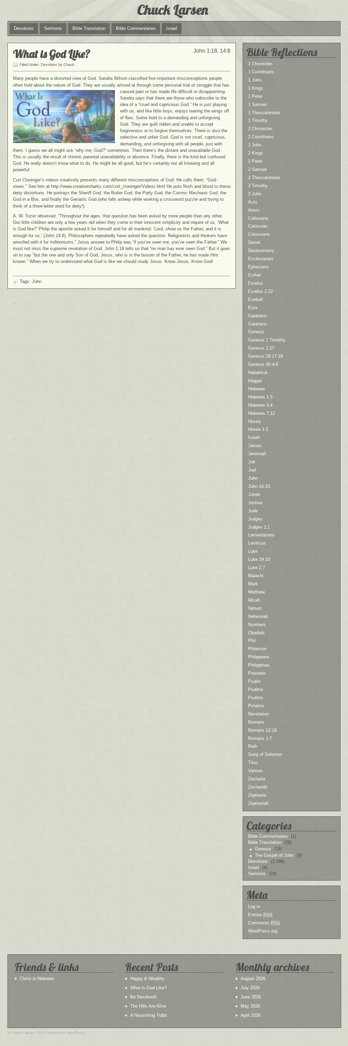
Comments (264, 922)
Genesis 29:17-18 (265, 356)
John (36, 281)
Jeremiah (257, 453)
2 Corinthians (261, 136)
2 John (254, 144)
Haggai (255, 380)
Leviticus (257, 543)
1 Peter (255, 96)
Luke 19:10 (259, 559)
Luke (253, 551)
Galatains (257, 315)
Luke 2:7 (256, 567)
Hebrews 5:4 (260, 405)
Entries (260, 914)
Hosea (254, 421)
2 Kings (255, 153)
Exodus (255, 283)
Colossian (257, 226)
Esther (254, 275)
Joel (252, 470)
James (254, 445)
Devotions (24, 28)
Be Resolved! (143, 996)
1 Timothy (258, 120)
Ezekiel (255, 299)
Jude (253, 510)
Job (251, 461)
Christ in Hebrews (37, 978)
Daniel (254, 242)
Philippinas (258, 665)
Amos (254, 210)
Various (255, 770)
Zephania (257, 795)
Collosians (258, 218)
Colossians (259, 234)
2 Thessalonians (264, 177)
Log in (254, 906)
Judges (255, 518)
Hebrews (256, 388)
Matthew (256, 592)
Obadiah (256, 632)
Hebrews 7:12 (261, 413)
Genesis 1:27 (261, 348)
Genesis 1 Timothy (266, 339)
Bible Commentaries (136, 28)
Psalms (255, 697)
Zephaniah (258, 803)
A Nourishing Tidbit (148, 1015)
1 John (254, 80)
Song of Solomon (265, 754)
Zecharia (256, 778)
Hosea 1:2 (258, 429)
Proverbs (257, 673)
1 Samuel (257, 104)
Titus (253, 762)
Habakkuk (258, 372)
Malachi (255, 575)
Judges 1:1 (259, 527)
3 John (254, 193)
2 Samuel (257, 169)
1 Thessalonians (264, 112)
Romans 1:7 (260, 738)
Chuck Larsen (172, 9)
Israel (171, 28)
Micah (254, 600)
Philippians (258, 656)
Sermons (53, 28)
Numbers (257, 624)
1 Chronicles (260, 63)
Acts (252, 202)
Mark (253, 583)
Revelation (258, 713)
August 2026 (253, 978)
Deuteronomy (261, 250)
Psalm (254, 681)
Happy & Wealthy (147, 978)
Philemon (257, 648)
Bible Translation (88, 28)
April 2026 (250, 1015)
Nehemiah (258, 616)
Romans (256, 722)
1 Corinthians (261, 71)
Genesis (256, 331)
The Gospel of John (274, 855)
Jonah (254, 494)
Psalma (255, 689)
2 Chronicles (260, 128)
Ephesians (258, 266)
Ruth (252, 746)
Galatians (257, 323)
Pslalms (256, 705)
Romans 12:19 (262, 730)
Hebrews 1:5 (260, 397)
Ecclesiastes (261, 258)
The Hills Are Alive (148, 1006)
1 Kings (255, 88)
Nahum (255, 608)
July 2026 (250, 987)
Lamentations (261, 534)
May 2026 (250, 1006)
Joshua (255, 502)
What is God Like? (51, 53)
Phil (252, 640)
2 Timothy (258, 185)
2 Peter (255, 161)
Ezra (252, 307)
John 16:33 (259, 486)
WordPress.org (262, 931)
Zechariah (257, 787)
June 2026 (251, 996)
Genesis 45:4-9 (263, 364)
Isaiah (254, 437)
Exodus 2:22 (260, 291)
